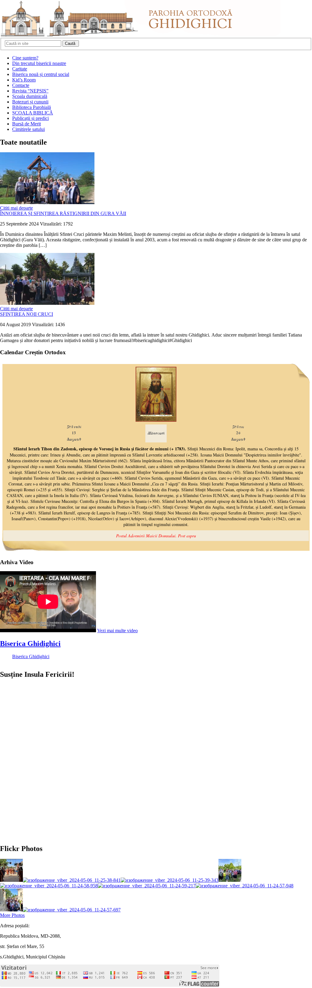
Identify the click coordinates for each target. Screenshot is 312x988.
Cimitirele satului (28, 129)
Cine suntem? (25, 57)
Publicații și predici (30, 118)
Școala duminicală (29, 96)
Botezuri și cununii (30, 101)
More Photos (12, 915)
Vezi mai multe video (117, 630)
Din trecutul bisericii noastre (39, 63)
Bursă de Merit (26, 123)
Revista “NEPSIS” (30, 90)
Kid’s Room (24, 79)
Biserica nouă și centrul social (40, 74)
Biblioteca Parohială (31, 107)
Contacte (20, 85)
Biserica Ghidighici (30, 643)
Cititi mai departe (16, 208)
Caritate (19, 68)
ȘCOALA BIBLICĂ (32, 112)
